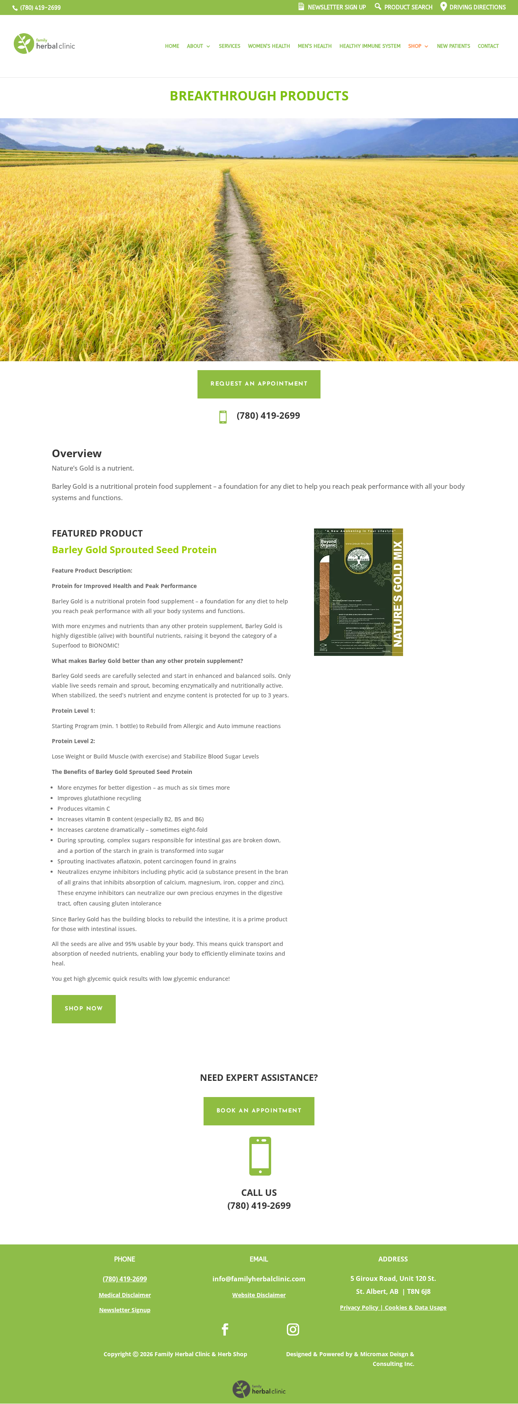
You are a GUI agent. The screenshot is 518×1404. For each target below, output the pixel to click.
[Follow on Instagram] (293, 1329)
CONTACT (488, 46)
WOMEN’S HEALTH (269, 46)
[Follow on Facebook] (225, 1329)
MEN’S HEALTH (315, 46)
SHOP (414, 46)
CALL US (259, 1192)
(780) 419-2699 (40, 7)
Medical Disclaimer (125, 1295)
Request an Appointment (259, 384)
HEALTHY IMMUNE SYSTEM (370, 46)
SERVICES (229, 46)
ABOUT (195, 46)
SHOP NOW (84, 1009)
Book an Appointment (259, 1111)
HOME (172, 46)
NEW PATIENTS (453, 46)
